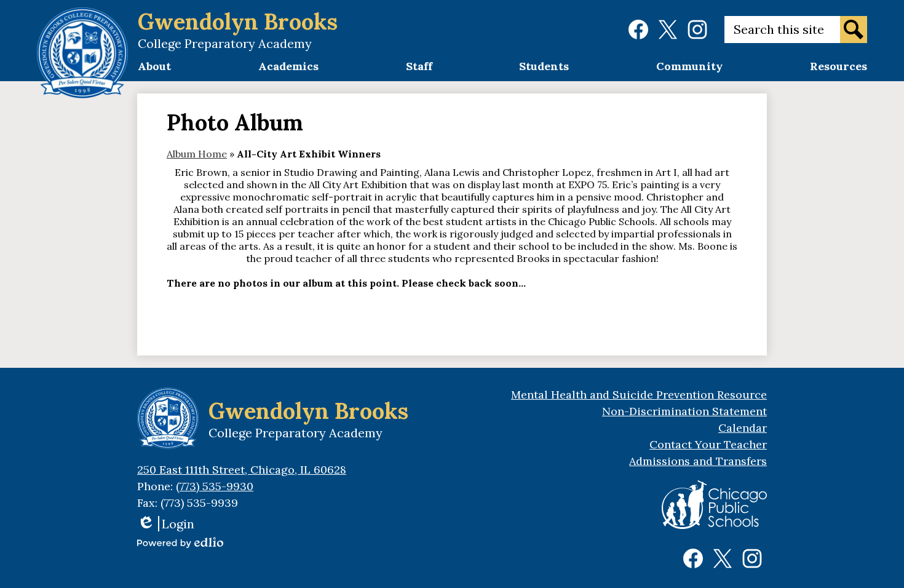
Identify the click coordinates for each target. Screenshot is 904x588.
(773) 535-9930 (214, 486)
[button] (154, 70)
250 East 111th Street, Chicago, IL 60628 (241, 470)
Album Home (197, 154)
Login (165, 523)
